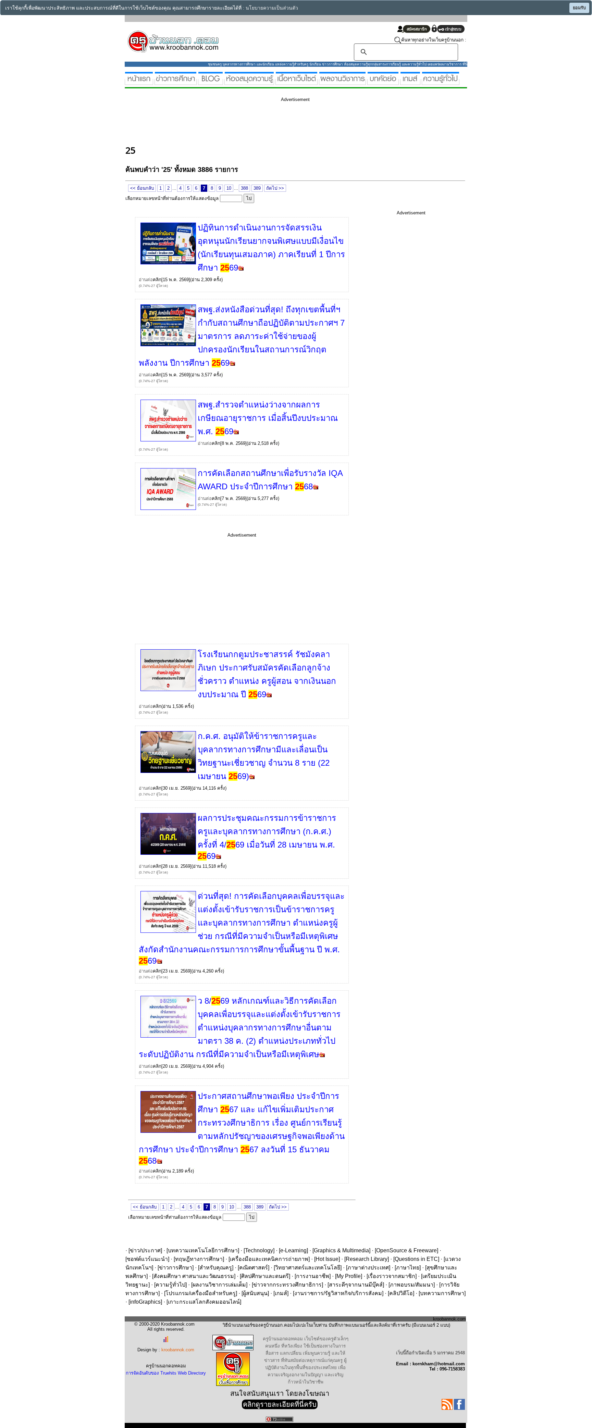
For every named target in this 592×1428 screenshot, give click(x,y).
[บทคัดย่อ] (383, 82)
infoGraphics (145, 1302)
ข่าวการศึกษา (175, 1267)
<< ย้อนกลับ (142, 188)
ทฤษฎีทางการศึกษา (199, 1259)
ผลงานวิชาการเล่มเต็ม (219, 1285)
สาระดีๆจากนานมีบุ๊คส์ (356, 1285)
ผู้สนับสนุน (255, 1293)
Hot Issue (327, 1259)
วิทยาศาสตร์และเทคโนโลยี (307, 1267)
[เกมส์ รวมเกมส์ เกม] (410, 82)
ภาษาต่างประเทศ (368, 1267)
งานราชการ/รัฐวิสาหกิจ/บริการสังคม (338, 1293)
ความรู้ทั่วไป (170, 1285)
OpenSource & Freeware (406, 1250)
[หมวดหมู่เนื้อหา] (296, 82)
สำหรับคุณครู (215, 1267)
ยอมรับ (579, 7)
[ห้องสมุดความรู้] (249, 82)
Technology (259, 1250)
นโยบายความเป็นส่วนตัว (272, 8)
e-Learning (293, 1250)
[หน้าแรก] (139, 82)
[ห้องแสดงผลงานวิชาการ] (342, 82)
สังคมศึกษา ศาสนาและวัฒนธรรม (193, 1276)
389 (257, 188)
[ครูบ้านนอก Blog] (210, 82)
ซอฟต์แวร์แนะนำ (147, 1259)
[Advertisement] (250, 122)
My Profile (348, 1276)
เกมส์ (281, 1293)
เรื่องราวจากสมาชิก (391, 1276)
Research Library (366, 1259)
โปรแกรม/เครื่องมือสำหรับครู (200, 1293)
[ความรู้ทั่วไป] (440, 82)
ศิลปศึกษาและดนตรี (265, 1276)
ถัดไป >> (275, 188)
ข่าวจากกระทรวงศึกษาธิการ (287, 1285)
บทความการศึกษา (442, 1293)
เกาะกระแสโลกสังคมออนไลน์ (204, 1302)
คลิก (157, 279)
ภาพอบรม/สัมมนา (411, 1285)
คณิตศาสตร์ (253, 1267)
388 (244, 188)
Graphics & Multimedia (341, 1250)
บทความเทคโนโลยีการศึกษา (203, 1250)
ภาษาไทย (407, 1267)
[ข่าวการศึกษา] (176, 82)
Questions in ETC (416, 1259)
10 (228, 188)
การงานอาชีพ (312, 1276)
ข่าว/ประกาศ (145, 1250)
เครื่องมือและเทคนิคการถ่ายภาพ (269, 1259)
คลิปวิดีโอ (401, 1293)
